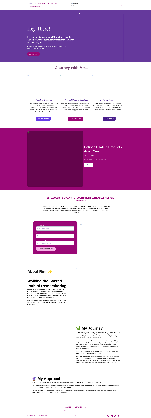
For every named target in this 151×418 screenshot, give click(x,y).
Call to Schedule (109, 118)
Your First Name (40, 225)
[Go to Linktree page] (118, 416)
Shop (88, 165)
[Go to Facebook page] (108, 416)
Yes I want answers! (43, 118)
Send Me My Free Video (46, 248)
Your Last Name (40, 233)
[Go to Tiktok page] (115, 416)
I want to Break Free (75, 118)
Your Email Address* (41, 240)
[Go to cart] (121, 5)
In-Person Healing (40, 3)
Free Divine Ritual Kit (53, 3)
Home (30, 3)
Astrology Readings (34, 6)
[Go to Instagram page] (112, 416)
